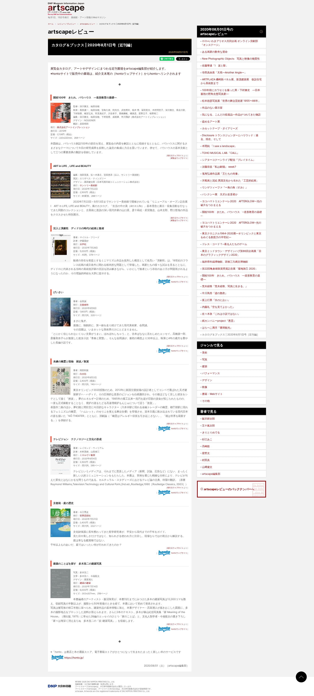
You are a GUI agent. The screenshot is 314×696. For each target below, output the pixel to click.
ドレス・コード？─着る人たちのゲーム (224, 244)
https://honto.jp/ (74, 657)
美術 (204, 352)
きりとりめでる (211, 432)
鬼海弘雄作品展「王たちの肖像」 (221, 173)
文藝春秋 (84, 304)
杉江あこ (207, 439)
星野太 (206, 453)
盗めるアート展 (211, 121)
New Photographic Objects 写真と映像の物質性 (231, 58)
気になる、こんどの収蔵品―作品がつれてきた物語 (231, 114)
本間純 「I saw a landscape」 (219, 145)
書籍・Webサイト (212, 393)
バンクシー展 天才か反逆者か (220, 194)
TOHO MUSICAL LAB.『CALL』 (220, 152)
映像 (204, 387)
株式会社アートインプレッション (73, 127)
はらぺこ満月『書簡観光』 (217, 327)
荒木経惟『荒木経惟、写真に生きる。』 (225, 286)
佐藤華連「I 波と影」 (215, 65)
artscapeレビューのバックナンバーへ (229, 489)
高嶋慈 (206, 446)
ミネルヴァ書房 (87, 455)
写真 (204, 359)
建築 (204, 366)
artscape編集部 (211, 473)
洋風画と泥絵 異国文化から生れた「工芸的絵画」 (230, 180)
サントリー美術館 (88, 185)
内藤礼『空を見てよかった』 (218, 306)
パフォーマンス (211, 373)
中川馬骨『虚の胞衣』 (215, 293)
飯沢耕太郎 (208, 418)
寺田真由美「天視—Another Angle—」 (224, 72)
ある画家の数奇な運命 (215, 51)
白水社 (83, 374)
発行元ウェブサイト (175, 155)
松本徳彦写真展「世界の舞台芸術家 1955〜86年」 (231, 100)
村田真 (206, 460)
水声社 (83, 244)
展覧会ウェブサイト (179, 158)
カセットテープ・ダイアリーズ (220, 128)
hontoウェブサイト (179, 282)
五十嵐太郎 (208, 425)
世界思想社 (85, 515)
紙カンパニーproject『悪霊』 (219, 320)
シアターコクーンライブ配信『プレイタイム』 (228, 159)
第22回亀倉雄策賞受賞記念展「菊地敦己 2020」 (230, 268)
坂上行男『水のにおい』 (216, 300)
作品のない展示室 (212, 107)
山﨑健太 (207, 466)
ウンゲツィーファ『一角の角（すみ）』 (225, 187)
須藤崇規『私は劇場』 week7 (219, 166)
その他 (206, 400)
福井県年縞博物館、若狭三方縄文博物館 (225, 261)
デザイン (207, 380)
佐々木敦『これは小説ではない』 (221, 313)
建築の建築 (85, 583)
